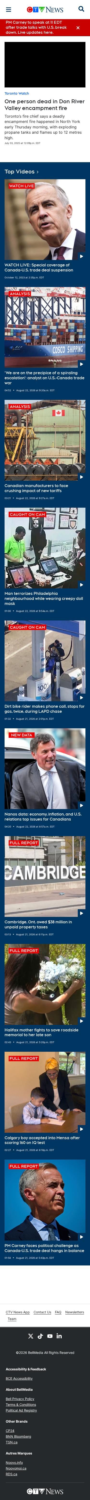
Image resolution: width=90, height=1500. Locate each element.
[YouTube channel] (50, 1336)
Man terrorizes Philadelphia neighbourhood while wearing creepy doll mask (44, 598)
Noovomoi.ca (16, 1468)
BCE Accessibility (19, 1378)
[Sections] (8, 9)
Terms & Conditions (21, 1404)
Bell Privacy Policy (20, 1399)
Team (12, 1319)
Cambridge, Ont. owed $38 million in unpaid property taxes (38, 924)
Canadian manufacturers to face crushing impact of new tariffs (36, 488)
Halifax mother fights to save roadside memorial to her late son (41, 1032)
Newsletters (74, 1312)
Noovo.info (14, 1462)
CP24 (10, 1431)
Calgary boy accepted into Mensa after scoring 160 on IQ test (42, 1140)
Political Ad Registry (21, 1410)
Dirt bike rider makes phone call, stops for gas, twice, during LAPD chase (45, 709)
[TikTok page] (40, 1336)
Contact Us (42, 1312)
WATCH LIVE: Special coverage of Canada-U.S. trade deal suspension (39, 267)
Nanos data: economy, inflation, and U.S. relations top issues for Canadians (43, 817)
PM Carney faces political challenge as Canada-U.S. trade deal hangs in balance (44, 1248)
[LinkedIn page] (59, 1336)
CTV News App (18, 1312)
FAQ (58, 1312)
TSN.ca (12, 1442)
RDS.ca (11, 1474)
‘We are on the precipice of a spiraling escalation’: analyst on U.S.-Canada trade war (44, 378)
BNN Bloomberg (18, 1436)
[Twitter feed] (31, 1336)
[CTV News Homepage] (45, 9)
